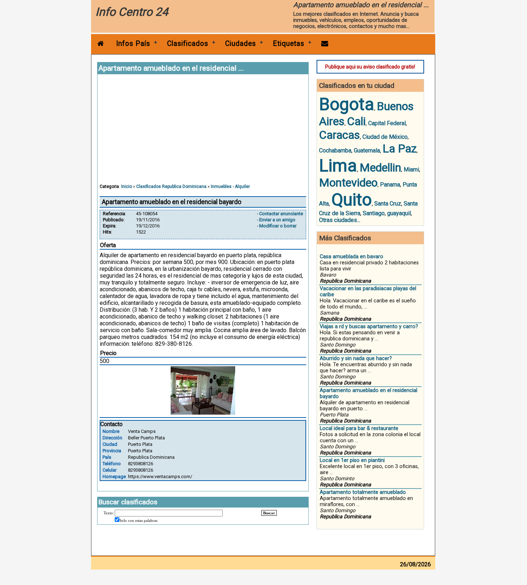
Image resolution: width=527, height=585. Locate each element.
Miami (411, 169)
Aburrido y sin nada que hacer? (356, 358)
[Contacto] (324, 43)
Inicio (126, 186)
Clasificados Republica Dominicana (171, 186)
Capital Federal (387, 123)
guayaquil (399, 213)
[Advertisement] (203, 132)
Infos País (133, 43)
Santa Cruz (387, 203)
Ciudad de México (385, 136)
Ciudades (240, 43)
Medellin (380, 167)
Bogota (346, 104)
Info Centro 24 (131, 12)
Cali (356, 121)
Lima (338, 165)
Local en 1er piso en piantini (352, 460)
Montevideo (348, 182)
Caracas (339, 135)
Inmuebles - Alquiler (230, 186)
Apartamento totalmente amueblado (363, 492)
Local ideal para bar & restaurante (359, 428)
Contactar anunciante (281, 213)
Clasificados (187, 43)
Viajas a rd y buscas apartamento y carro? (369, 327)
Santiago (374, 213)
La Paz (400, 148)
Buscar (269, 513)
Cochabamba (335, 150)
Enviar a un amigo (277, 219)
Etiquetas (288, 43)
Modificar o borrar (277, 225)
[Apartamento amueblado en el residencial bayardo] (203, 412)
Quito (351, 199)
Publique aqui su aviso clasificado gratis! (370, 67)
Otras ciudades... (339, 220)
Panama (390, 184)
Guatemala (367, 150)
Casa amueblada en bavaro (351, 257)
